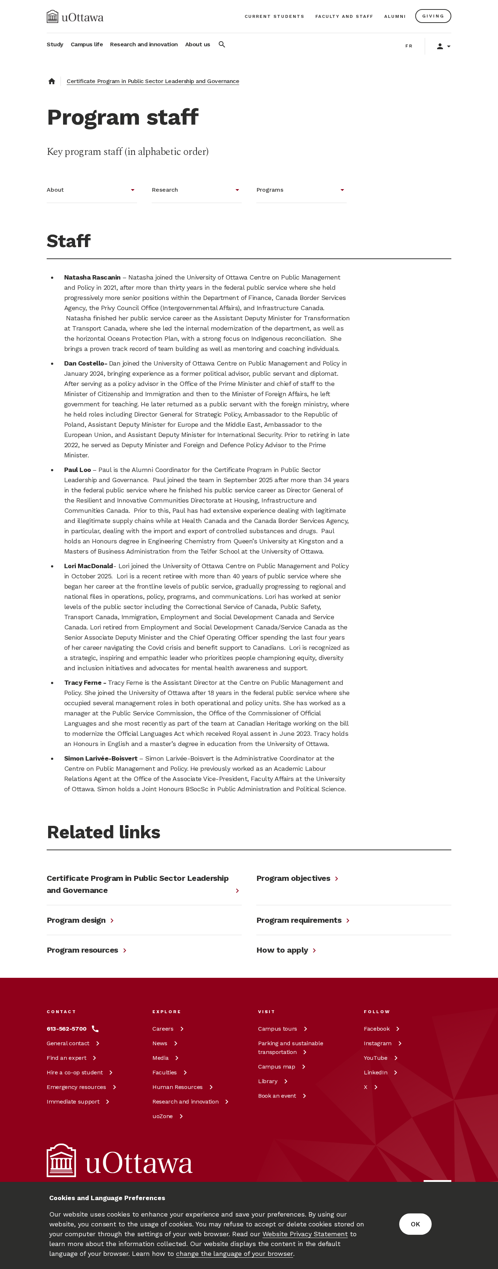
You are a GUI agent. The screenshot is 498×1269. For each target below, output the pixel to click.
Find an (66, 1057)
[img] (75, 16)
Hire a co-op (74, 1072)
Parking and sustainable (290, 1047)
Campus (277, 1028)
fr (409, 45)
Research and (185, 1101)
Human (177, 1086)
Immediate (73, 1101)
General (68, 1043)
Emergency (76, 1086)
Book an (277, 1095)
